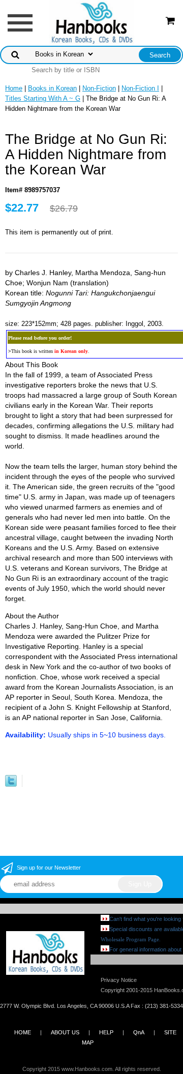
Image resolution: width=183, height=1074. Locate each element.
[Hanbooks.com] (92, 22)
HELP (106, 1032)
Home (13, 88)
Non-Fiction (99, 88)
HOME (22, 1032)
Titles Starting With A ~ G (42, 98)
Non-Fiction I (140, 88)
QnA (138, 1032)
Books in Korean (52, 88)
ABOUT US (65, 1032)
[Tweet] (11, 784)
